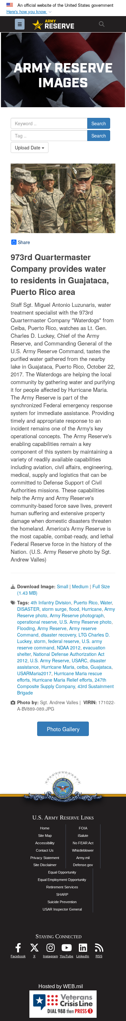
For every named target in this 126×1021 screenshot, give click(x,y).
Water (106, 602)
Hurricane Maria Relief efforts (62, 679)
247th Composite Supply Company (61, 682)
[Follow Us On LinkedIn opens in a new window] (83, 949)
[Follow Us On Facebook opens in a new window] (18, 949)
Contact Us (45, 850)
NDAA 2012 (68, 647)
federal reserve (63, 641)
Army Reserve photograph (77, 615)
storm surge (54, 609)
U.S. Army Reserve (49, 660)
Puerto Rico (86, 602)
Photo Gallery (63, 729)
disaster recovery (58, 634)
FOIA (83, 828)
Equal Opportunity (62, 872)
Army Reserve (52, 628)
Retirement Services (62, 887)
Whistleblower (83, 850)
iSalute (83, 835)
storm (40, 641)
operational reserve (37, 622)
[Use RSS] (99, 949)
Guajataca (100, 667)
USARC (79, 660)
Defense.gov (83, 865)
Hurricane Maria (57, 667)
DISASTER (28, 609)
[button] (29, 11)
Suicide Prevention (62, 902)
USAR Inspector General (62, 909)
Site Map (45, 835)
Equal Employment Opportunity (62, 880)
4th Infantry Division (51, 602)
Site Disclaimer (45, 865)
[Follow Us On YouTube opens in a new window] (66, 949)
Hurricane (92, 609)
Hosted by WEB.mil (60, 986)
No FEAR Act (83, 843)
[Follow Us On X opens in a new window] (34, 949)
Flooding (26, 628)
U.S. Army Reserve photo (85, 622)
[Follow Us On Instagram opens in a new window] (50, 949)
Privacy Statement (44, 858)
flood (74, 609)
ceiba (82, 667)
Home (44, 828)
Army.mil (82, 858)
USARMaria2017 (34, 673)
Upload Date (28, 147)
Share (24, 242)
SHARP (62, 894)
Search (98, 123)
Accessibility (45, 843)
